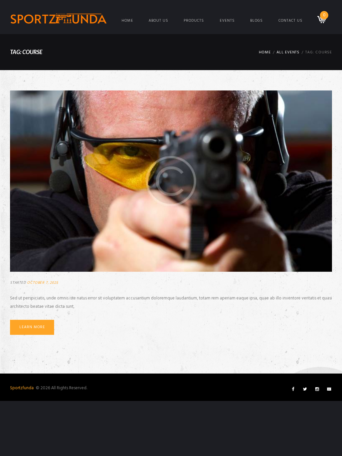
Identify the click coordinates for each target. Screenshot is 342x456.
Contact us (291, 21)
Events (227, 21)
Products (194, 21)
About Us (158, 21)
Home (127, 21)
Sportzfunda (22, 388)
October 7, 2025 (42, 283)
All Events (288, 52)
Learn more (32, 327)
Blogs (256, 21)
